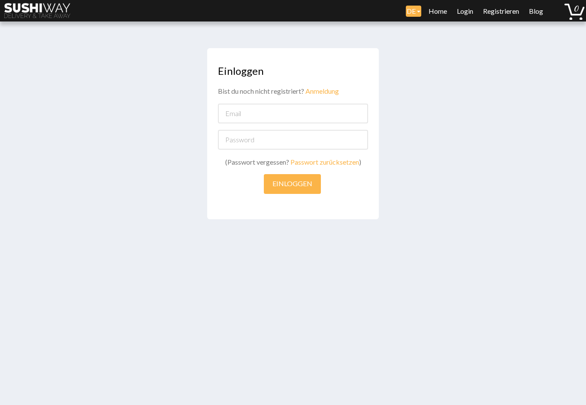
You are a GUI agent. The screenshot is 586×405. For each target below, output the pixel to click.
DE (412, 11)
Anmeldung (322, 91)
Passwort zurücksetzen (324, 162)
